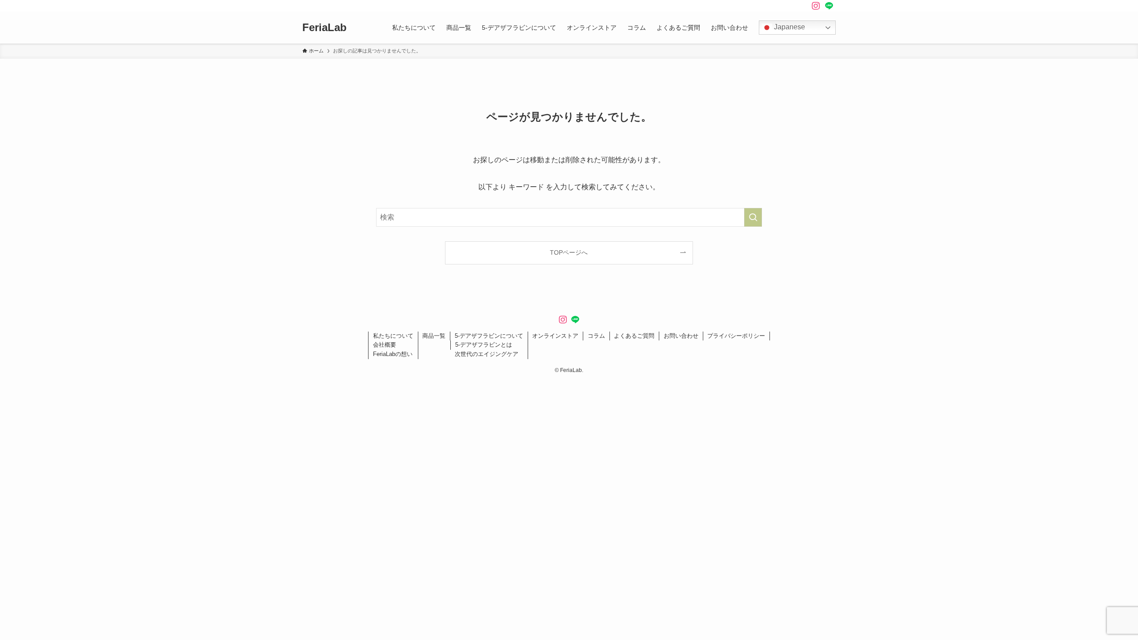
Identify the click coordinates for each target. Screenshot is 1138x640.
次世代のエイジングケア (486, 354)
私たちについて (393, 335)
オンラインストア (555, 335)
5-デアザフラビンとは (483, 344)
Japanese (788, 27)
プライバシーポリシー (736, 335)
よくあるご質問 (634, 335)
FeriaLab (324, 27)
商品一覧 (433, 335)
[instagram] (815, 6)
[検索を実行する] (753, 217)
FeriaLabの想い (393, 354)
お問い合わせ (681, 335)
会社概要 (384, 344)
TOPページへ (569, 252)
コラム (596, 335)
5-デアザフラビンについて (489, 335)
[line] (829, 6)
